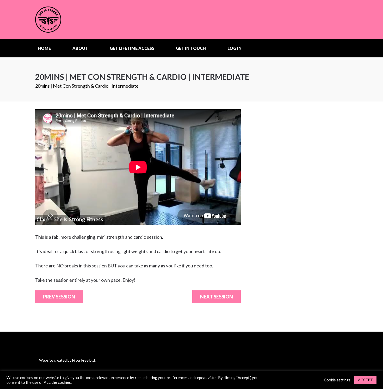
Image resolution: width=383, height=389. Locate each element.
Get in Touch (191, 48)
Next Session (216, 297)
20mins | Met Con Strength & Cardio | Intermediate (87, 86)
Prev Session (59, 297)
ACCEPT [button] (365, 380)
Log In (234, 48)
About (80, 48)
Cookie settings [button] (337, 380)
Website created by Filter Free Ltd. (67, 360)
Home (44, 48)
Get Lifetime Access (132, 48)
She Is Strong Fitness (67, 20)
